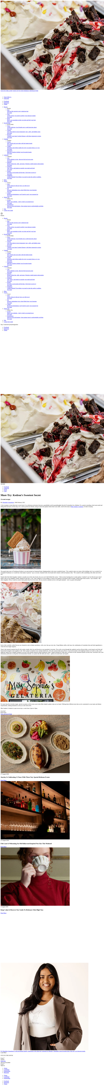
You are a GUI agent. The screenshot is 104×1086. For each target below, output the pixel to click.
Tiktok (5, 104)
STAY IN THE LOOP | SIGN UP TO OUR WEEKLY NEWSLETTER (19, 90)
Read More (3, 780)
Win (5, 209)
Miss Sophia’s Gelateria (77, 506)
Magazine (6, 1072)
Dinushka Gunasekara (8, 502)
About (5, 1068)
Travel (5, 181)
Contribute (6, 1069)
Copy (5, 491)
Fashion (6, 139)
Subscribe (6, 98)
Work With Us (7, 97)
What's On (6, 197)
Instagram (6, 102)
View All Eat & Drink (6, 714)
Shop (5, 180)
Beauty (6, 107)
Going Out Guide (8, 210)
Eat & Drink (7, 123)
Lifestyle (6, 155)
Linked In (6, 488)
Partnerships (7, 1071)
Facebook (6, 101)
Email (5, 489)
